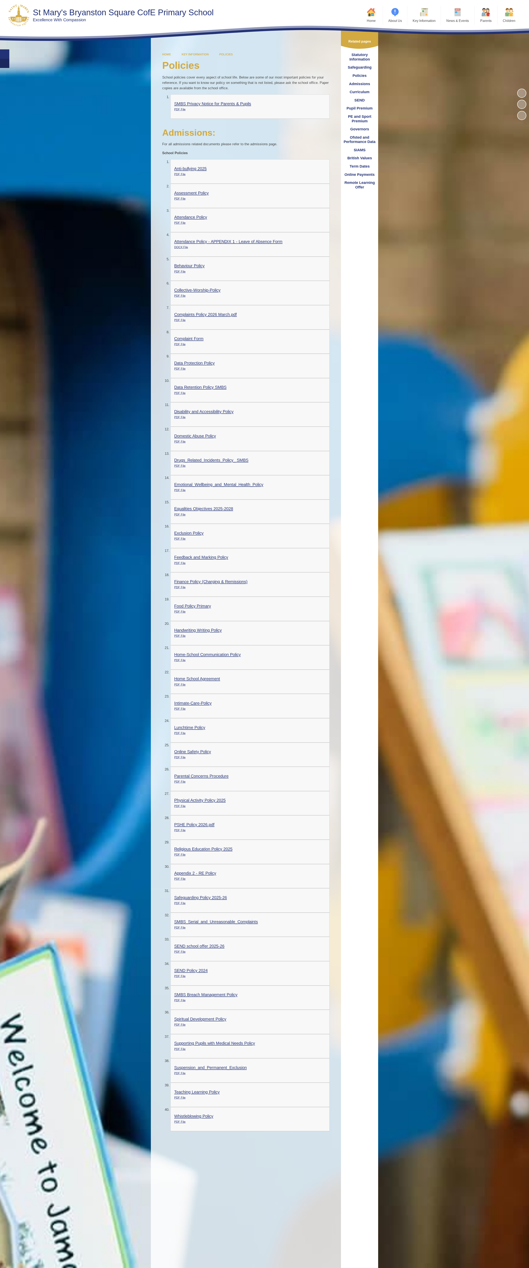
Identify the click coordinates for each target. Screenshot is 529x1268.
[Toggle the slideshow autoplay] (521, 93)
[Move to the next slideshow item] (521, 115)
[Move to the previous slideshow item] (521, 104)
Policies (226, 54)
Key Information (195, 54)
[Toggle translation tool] (4, 63)
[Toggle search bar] (4, 54)
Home (166, 54)
